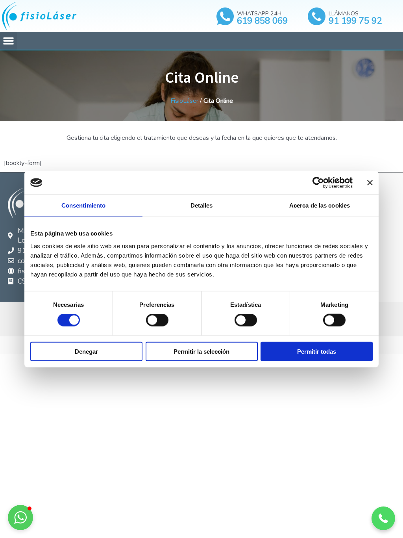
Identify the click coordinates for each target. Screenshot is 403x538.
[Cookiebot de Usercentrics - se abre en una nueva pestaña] (318, 183)
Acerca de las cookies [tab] (319, 205)
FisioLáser (184, 100)
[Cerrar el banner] (370, 183)
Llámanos (344, 13)
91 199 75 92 (355, 21)
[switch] (157, 320)
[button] (8, 41)
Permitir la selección (201, 351)
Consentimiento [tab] (83, 205)
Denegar (86, 351)
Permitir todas (316, 351)
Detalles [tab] (201, 205)
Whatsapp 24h (259, 13)
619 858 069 (262, 21)
